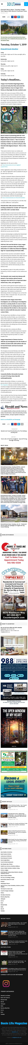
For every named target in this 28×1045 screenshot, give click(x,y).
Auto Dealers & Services (6, 852)
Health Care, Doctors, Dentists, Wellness (10, 866)
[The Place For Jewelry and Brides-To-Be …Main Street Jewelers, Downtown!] (4, 825)
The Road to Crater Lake (6, 888)
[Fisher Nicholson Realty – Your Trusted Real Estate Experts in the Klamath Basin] (4, 807)
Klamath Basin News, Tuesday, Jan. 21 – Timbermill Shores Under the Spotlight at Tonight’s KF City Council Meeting (14, 525)
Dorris (2, 901)
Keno (2, 902)
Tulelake (3, 911)
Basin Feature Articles (6, 854)
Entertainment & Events (6, 858)
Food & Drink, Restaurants (7, 862)
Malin (2, 907)
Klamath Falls (4, 904)
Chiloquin (3, 899)
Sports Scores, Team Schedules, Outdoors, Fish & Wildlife (12, 886)
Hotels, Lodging (4, 870)
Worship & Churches (5, 895)
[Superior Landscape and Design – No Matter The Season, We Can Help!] (4, 962)
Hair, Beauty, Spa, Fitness (6, 864)
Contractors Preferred (6, 856)
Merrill (2, 909)
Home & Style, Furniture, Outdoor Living (10, 868)
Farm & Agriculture (5, 860)
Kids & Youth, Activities (6, 875)
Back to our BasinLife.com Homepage (10, 419)
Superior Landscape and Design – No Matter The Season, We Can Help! (17, 961)
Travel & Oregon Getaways (7, 890)
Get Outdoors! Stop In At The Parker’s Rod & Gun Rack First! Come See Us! (17, 969)
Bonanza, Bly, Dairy (5, 897)
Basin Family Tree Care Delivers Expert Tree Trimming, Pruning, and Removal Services (17, 841)
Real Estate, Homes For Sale (7, 879)
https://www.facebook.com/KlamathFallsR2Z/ (13, 197)
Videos (2, 892)
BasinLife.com (15, 1032)
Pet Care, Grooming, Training (7, 877)
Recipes (2, 881)
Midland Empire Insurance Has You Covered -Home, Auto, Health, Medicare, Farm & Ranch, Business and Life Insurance (17, 953)
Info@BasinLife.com (16, 1037)
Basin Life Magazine (14, 1023)
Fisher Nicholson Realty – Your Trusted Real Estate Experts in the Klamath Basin (17, 806)
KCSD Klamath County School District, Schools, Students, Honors (12, 873)
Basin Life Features (5, 997)
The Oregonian (4, 385)
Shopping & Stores (5, 883)
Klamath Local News (5, 995)
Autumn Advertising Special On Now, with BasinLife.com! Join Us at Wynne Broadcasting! (17, 832)
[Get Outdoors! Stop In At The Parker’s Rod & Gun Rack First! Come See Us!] (4, 970)
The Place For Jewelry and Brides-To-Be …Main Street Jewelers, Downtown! (17, 824)
